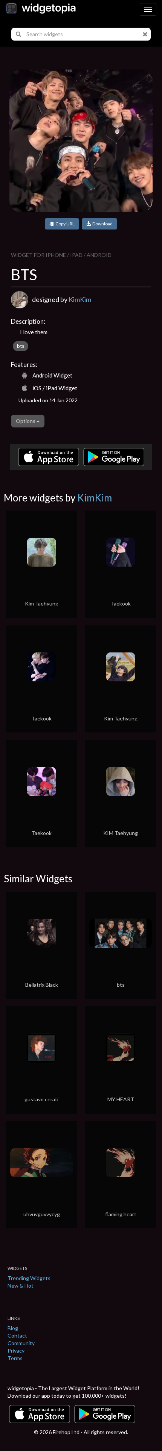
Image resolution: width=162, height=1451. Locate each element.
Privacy (16, 1350)
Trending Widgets (29, 1278)
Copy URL (64, 223)
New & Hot (21, 1285)
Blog (13, 1328)
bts (20, 346)
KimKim (80, 299)
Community (21, 1343)
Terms (15, 1358)
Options (26, 421)
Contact (17, 1335)
